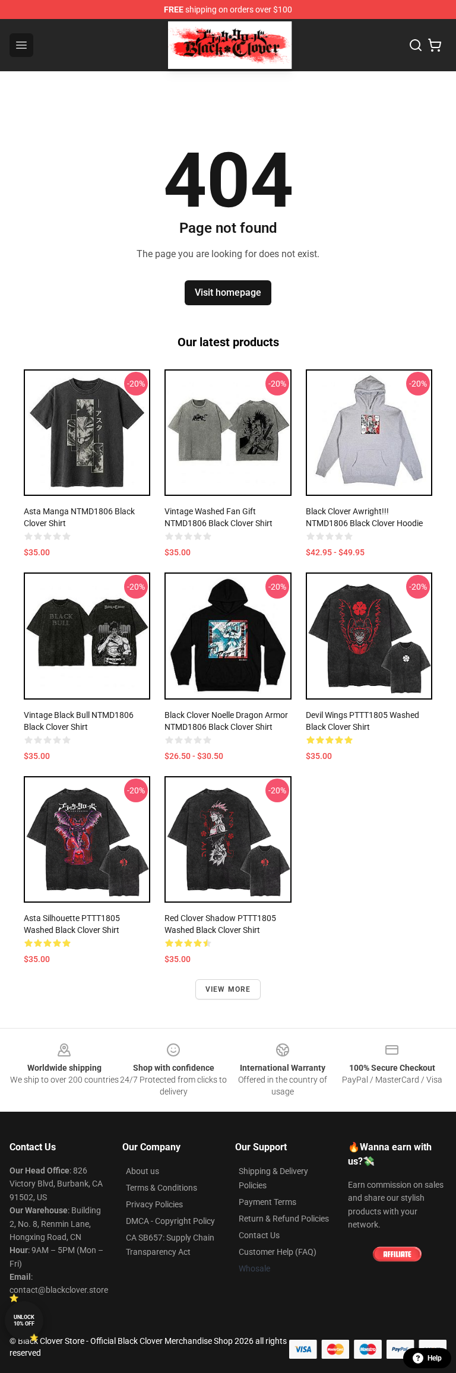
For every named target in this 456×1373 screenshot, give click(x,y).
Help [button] (435, 1358)
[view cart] (435, 45)
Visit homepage (228, 292)
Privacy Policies (154, 1204)
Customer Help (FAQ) (277, 1252)
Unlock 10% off (24, 1320)
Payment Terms (267, 1202)
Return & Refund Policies (284, 1218)
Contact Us (259, 1235)
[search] (415, 45)
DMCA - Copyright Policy (170, 1221)
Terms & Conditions (161, 1187)
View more (228, 989)
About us (142, 1171)
